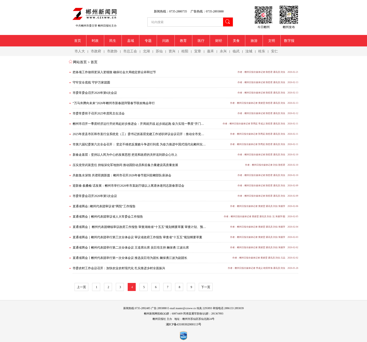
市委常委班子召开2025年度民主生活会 (99, 113)
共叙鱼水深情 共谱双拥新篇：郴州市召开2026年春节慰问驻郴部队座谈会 (122, 175)
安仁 (274, 51)
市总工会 (130, 51)
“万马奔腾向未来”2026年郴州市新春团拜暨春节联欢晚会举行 (114, 103)
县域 (130, 41)
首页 (77, 41)
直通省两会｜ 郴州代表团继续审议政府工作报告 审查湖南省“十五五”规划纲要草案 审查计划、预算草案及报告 (146, 227)
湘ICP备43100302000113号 (183, 324)
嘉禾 (210, 51)
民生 (112, 41)
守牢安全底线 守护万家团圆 (91, 82)
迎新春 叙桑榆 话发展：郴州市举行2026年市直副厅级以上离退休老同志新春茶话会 (128, 185)
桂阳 (184, 51)
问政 (165, 41)
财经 (218, 41)
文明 (271, 41)
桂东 (261, 51)
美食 (236, 41)
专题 (148, 41)
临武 (236, 51)
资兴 (172, 51)
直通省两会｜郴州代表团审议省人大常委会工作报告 (108, 216)
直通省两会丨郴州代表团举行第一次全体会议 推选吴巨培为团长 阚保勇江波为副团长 (130, 257)
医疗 (201, 41)
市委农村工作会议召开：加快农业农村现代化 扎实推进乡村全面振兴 (119, 268)
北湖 (146, 51)
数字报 (289, 41)
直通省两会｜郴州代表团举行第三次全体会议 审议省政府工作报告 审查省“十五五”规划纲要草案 (137, 237)
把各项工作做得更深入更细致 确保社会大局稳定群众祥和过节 (114, 72)
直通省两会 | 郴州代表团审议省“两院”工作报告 (104, 206)
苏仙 (159, 51)
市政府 (96, 51)
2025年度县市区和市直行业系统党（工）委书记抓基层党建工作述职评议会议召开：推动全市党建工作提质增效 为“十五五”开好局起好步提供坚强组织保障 (146, 134)
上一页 (81, 287)
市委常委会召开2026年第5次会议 (95, 196)
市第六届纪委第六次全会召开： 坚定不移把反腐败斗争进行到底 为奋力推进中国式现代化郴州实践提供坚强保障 (146, 144)
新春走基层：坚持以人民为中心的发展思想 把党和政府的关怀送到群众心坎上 (125, 154)
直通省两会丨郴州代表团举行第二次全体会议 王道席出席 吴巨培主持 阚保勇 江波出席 (131, 247)
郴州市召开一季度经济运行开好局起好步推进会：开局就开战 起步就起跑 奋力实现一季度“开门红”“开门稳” (145, 123)
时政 (95, 41)
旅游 (254, 41)
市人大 (80, 51)
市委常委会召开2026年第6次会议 (95, 92)
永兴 (223, 51)
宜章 (197, 51)
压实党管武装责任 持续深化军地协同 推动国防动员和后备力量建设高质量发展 (125, 165)
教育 (183, 41)
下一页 (205, 287)
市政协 (112, 51)
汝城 (248, 51)
